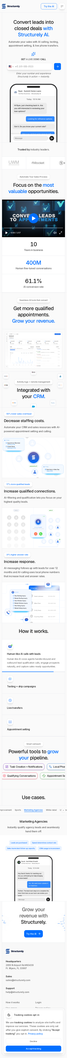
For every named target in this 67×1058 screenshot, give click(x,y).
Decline (33, 1041)
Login (38, 1002)
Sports (18, 810)
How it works (13, 1002)
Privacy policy (35, 1033)
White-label (51, 810)
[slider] (33, 227)
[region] (33, 218)
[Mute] (55, 232)
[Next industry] (63, 810)
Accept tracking (33, 1048)
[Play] (6, 232)
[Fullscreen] (60, 232)
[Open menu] (62, 6)
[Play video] (33, 218)
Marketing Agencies (33, 810)
